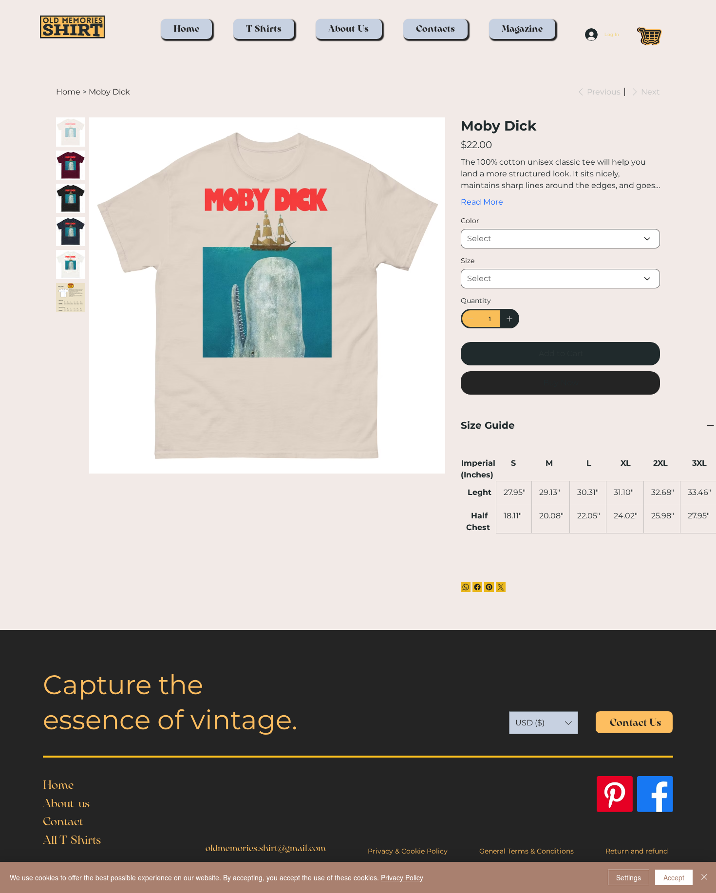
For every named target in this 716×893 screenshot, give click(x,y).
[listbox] (544, 722)
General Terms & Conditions (526, 851)
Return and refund (636, 851)
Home (58, 785)
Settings (628, 877)
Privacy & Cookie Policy (408, 851)
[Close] (704, 877)
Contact (63, 821)
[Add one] (509, 318)
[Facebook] (477, 587)
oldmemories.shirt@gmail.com (266, 848)
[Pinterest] (489, 587)
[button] (263, 29)
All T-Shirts (72, 840)
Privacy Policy (402, 877)
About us (66, 803)
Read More (482, 202)
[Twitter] (501, 587)
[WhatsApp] (466, 587)
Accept (673, 877)
